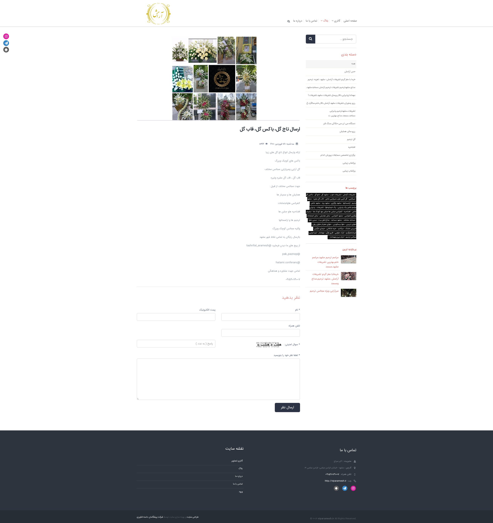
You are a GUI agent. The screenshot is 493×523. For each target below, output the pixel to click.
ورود (241, 492)
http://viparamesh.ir (335, 481)
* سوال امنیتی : (292, 344)
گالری (336, 21)
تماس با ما (311, 21)
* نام (297, 310)
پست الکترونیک (207, 310)
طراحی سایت (193, 517)
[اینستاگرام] (6, 36)
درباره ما (297, 21)
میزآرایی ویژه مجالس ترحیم (324, 291)
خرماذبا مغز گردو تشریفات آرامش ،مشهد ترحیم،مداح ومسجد (325, 279)
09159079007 (332, 474)
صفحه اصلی (350, 21)
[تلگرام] (6, 43)
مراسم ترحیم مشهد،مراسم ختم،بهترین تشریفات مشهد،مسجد (325, 262)
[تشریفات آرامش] (158, 14)
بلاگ (325, 21)
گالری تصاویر (237, 461)
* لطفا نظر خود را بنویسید (287, 355)
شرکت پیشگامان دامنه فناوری (150, 517)
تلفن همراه (294, 326)
